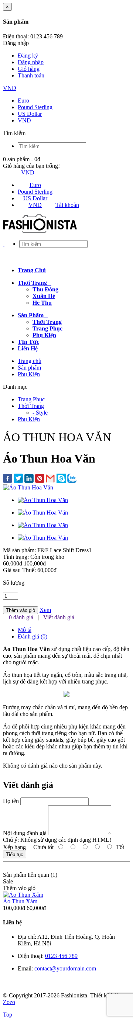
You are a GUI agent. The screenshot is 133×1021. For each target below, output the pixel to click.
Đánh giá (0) (32, 636)
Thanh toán (31, 75)
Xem (45, 610)
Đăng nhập (31, 62)
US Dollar (30, 114)
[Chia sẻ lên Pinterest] (39, 479)
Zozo (9, 1002)
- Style (40, 412)
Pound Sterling (35, 107)
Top (7, 1014)
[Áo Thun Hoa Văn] (28, 487)
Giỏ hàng (29, 69)
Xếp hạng (14, 847)
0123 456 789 (61, 956)
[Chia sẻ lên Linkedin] (29, 479)
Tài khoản (67, 205)
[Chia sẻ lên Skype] (61, 479)
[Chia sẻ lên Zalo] (71, 479)
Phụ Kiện (29, 374)
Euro (23, 100)
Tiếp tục (14, 854)
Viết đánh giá (58, 617)
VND (9, 88)
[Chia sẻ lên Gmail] (50, 479)
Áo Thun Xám (20, 901)
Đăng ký (28, 55)
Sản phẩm (29, 367)
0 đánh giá (21, 617)
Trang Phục (31, 399)
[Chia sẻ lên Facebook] (7, 479)
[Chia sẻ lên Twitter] (18, 479)
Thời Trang (31, 406)
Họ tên (11, 801)
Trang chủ (29, 361)
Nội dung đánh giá (25, 833)
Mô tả (24, 630)
